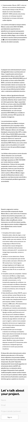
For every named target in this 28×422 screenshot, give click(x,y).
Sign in (9, 417)
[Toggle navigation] (25, 3)
